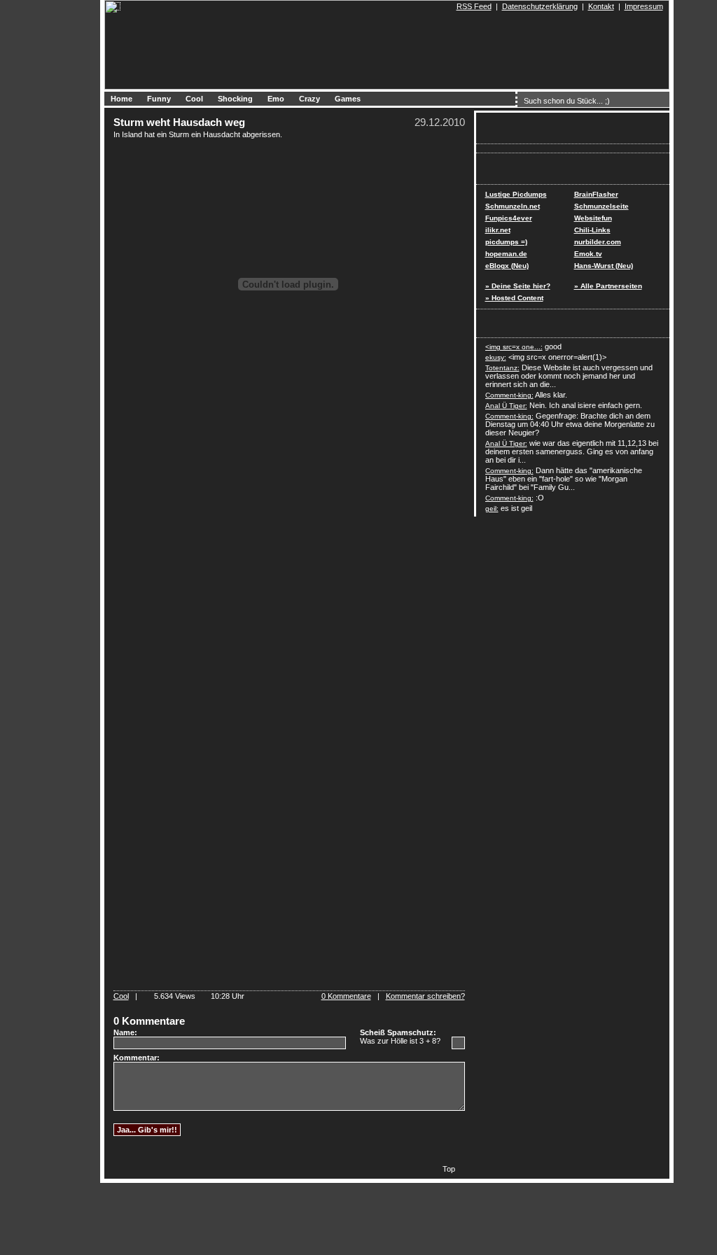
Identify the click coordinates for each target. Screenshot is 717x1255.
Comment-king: (509, 395)
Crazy (309, 98)
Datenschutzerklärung (540, 6)
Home (121, 98)
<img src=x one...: (514, 347)
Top (449, 1169)
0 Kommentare (346, 996)
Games (348, 98)
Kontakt (601, 6)
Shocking (235, 98)
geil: (492, 508)
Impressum (644, 6)
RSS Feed (474, 6)
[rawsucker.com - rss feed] (450, 6)
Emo (275, 98)
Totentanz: (502, 368)
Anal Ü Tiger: (506, 405)
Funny (159, 98)
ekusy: (495, 357)
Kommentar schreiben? (425, 996)
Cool (194, 98)
